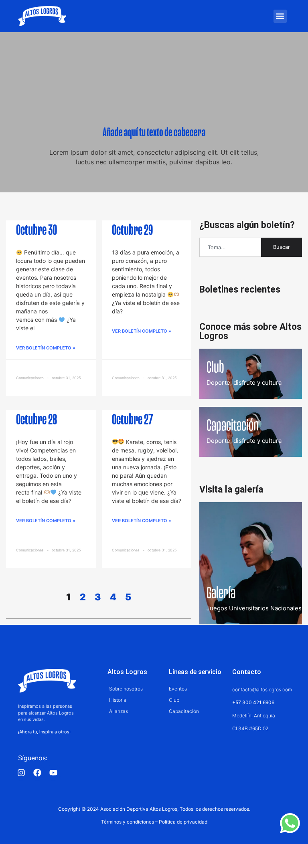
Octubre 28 (36, 420)
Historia (117, 700)
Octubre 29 (132, 231)
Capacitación (184, 711)
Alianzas (118, 711)
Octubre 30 (36, 231)
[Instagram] (21, 773)
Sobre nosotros (126, 689)
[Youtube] (53, 773)
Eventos (178, 689)
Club (174, 700)
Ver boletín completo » (45, 348)
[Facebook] (37, 773)
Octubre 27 (132, 420)
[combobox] (230, 247)
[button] (280, 16)
